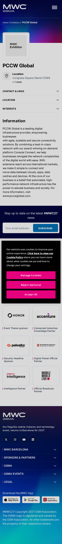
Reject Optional (31, 284)
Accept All (31, 294)
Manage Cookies (31, 275)
